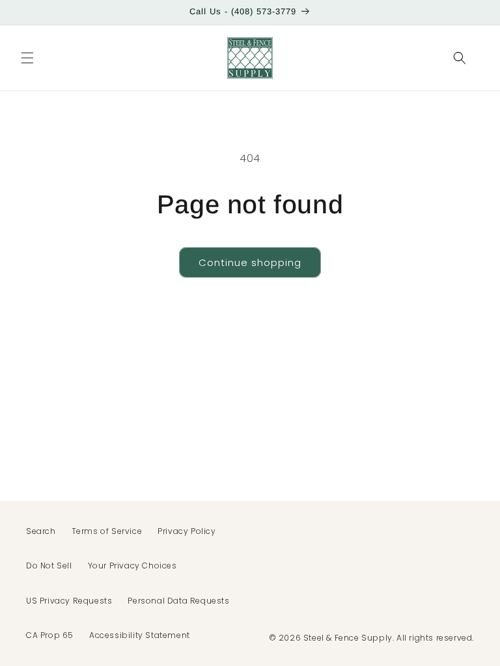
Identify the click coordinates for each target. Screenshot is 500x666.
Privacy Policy (186, 531)
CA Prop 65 (50, 635)
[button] (27, 58)
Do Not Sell (49, 565)
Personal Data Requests (178, 600)
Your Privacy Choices (132, 565)
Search (41, 531)
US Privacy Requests (69, 600)
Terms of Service (107, 531)
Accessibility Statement (139, 635)
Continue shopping (250, 262)
